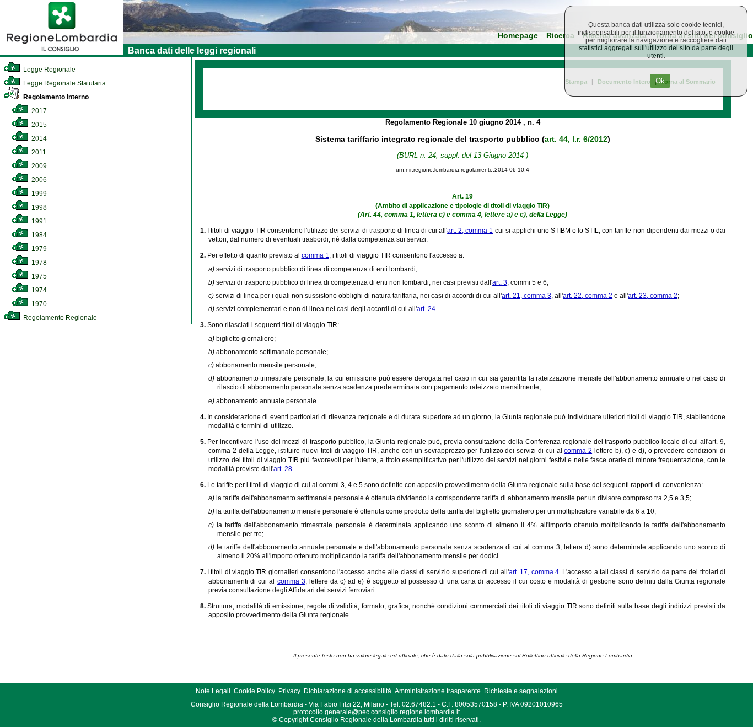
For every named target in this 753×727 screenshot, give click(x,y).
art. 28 (282, 469)
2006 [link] (38, 180)
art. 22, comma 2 (587, 296)
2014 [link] (38, 138)
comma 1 (315, 255)
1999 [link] (38, 193)
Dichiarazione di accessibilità (347, 691)
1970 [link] (38, 304)
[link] (61, 53)
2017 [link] (38, 111)
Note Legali (213, 691)
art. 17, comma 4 (534, 572)
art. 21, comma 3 (526, 296)
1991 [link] (38, 221)
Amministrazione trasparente (438, 691)
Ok (660, 81)
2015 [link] (38, 125)
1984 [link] (38, 235)
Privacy (289, 691)
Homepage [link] (518, 35)
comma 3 (291, 581)
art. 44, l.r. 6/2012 (576, 139)
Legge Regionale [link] (48, 69)
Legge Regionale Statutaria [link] (63, 83)
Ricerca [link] (560, 35)
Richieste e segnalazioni (521, 691)
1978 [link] (38, 262)
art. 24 (426, 309)
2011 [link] (38, 152)
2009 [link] (38, 166)
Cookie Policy (254, 691)
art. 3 (499, 282)
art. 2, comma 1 (470, 230)
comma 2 (578, 451)
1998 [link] (38, 207)
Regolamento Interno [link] (55, 97)
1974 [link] (38, 290)
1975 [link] (38, 276)
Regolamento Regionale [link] (59, 318)
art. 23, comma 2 (652, 296)
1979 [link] (38, 249)
